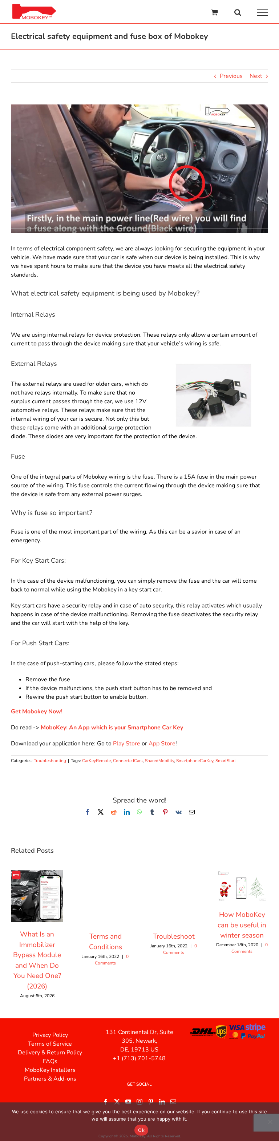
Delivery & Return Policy (50, 1053)
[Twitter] (117, 1102)
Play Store (126, 744)
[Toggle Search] (237, 12)
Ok (141, 1130)
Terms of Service (50, 1044)
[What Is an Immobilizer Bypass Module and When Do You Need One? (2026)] (37, 874)
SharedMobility (159, 761)
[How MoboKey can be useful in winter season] (242, 874)
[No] (270, 1121)
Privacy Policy (50, 1035)
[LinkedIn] (162, 1102)
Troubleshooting (50, 761)
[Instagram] (139, 1102)
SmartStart (225, 761)
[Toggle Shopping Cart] (214, 12)
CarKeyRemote (96, 761)
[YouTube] (128, 1102)
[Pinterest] (151, 1102)
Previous (231, 76)
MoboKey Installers (50, 1070)
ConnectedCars (128, 761)
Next (256, 76)
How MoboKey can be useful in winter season (242, 925)
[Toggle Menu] (262, 12)
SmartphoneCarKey (194, 761)
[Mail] (173, 1102)
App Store (162, 744)
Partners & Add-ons (50, 1079)
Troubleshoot (174, 936)
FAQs (50, 1061)
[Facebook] (106, 1102)
